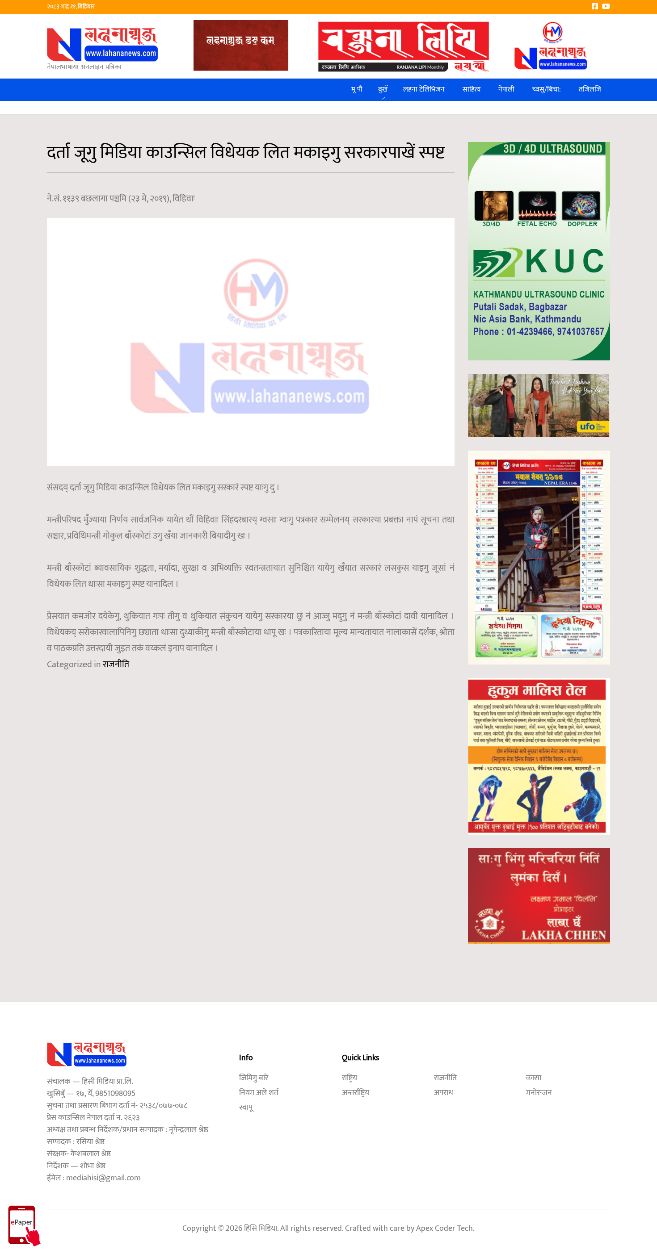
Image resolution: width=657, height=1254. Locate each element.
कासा (533, 1078)
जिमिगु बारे (253, 1078)
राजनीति (116, 664)
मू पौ (356, 90)
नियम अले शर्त (258, 1092)
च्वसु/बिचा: (546, 90)
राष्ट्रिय (349, 1078)
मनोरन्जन (539, 1092)
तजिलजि (590, 90)
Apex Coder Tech (444, 1228)
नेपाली (506, 90)
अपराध (443, 1092)
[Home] (103, 44)
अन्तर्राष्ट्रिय (355, 1092)
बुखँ (382, 90)
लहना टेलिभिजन (424, 90)
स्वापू (246, 1107)
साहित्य (471, 90)
